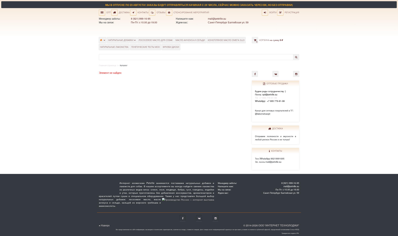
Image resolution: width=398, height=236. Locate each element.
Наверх (105, 225)
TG (270, 94)
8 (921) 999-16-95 (140, 18)
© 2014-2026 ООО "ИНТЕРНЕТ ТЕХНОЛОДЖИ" (271, 225)
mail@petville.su (217, 18)
